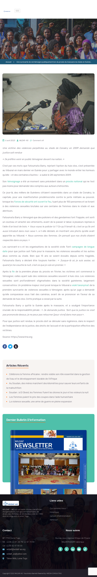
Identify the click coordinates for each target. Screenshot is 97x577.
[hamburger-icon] (17, 11)
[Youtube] (79, 549)
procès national (74, 181)
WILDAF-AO (23, 140)
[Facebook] (60, 549)
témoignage (13, 181)
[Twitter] (66, 549)
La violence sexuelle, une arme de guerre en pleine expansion (40, 401)
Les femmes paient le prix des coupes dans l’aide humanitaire (41, 397)
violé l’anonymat (80, 285)
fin (13, 271)
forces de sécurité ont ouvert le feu (32, 201)
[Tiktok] (85, 549)
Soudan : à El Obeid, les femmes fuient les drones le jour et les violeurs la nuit (49, 392)
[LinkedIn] (73, 549)
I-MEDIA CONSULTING (54, 573)
